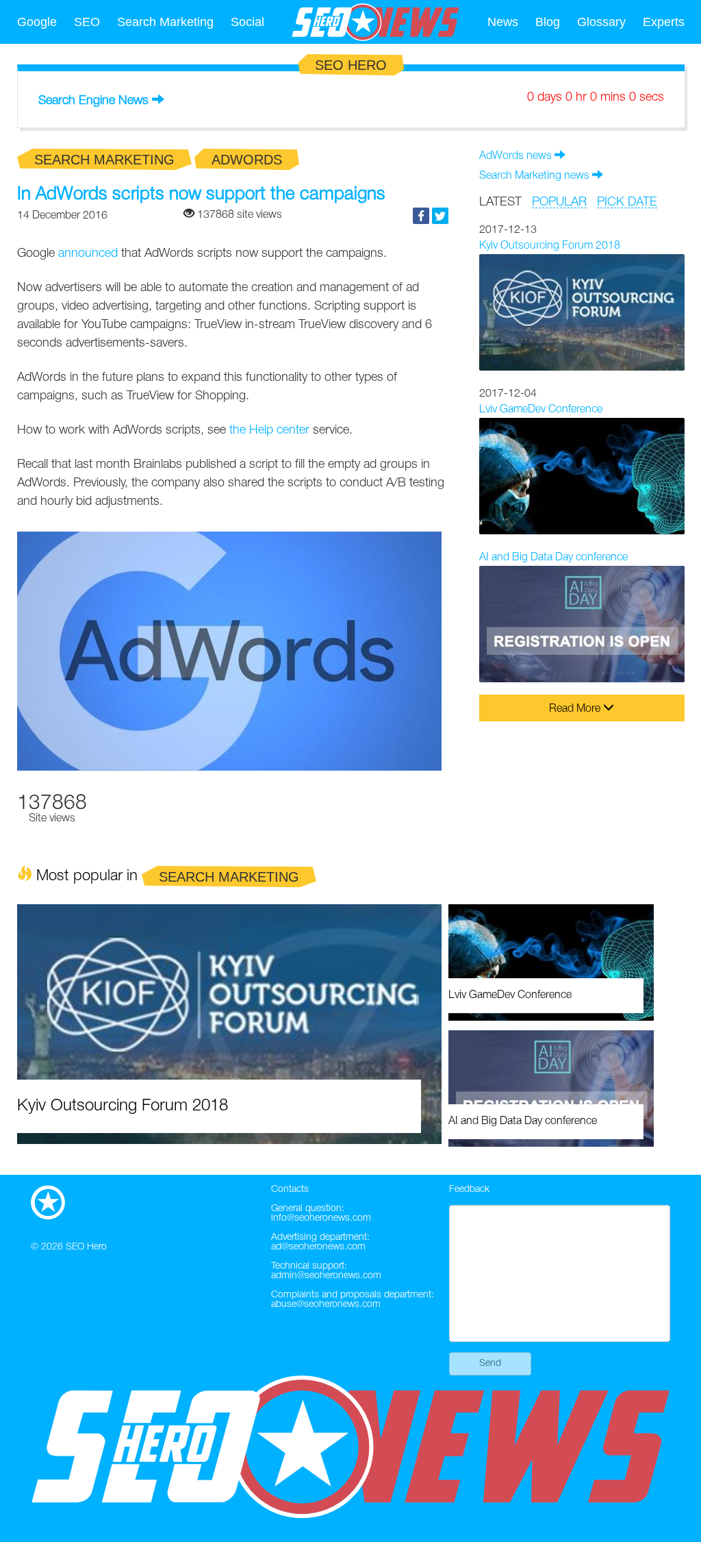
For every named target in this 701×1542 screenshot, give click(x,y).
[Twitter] (440, 216)
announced (88, 253)
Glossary (601, 22)
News (502, 22)
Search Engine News (93, 100)
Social (247, 22)
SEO (87, 22)
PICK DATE (627, 202)
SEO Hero (86, 1247)
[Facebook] (421, 216)
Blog (547, 22)
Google (37, 22)
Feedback (469, 1189)
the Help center (269, 430)
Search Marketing (165, 22)
